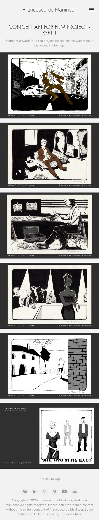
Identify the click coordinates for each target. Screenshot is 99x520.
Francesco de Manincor (49, 9)
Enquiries (71, 514)
